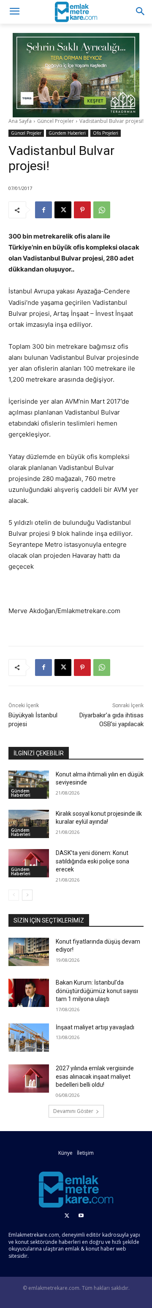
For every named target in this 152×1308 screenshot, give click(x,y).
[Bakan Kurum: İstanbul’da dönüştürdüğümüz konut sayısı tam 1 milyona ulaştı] (28, 993)
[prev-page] (13, 895)
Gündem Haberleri (67, 133)
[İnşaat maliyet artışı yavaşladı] (28, 1037)
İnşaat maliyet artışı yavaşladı (95, 1027)
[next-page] (27, 895)
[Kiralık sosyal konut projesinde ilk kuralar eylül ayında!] (28, 824)
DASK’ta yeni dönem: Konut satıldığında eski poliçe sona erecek (92, 861)
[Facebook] (43, 209)
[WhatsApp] (101, 209)
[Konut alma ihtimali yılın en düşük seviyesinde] (28, 785)
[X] (62, 209)
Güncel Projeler (55, 121)
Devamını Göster (73, 1111)
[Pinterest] (82, 209)
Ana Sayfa (20, 121)
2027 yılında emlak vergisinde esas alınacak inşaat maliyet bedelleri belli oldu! (95, 1076)
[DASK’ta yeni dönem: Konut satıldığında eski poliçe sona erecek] (28, 863)
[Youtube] (81, 1216)
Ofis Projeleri (105, 133)
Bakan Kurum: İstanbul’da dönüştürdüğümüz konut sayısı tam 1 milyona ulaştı (97, 990)
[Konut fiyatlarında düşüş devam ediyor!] (28, 952)
